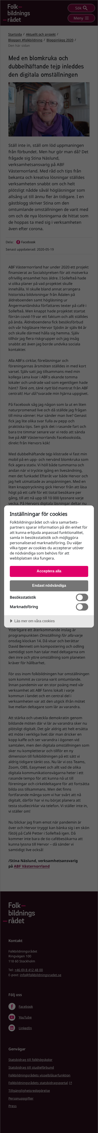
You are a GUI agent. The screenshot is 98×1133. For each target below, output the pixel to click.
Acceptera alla (49, 571)
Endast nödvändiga (49, 585)
